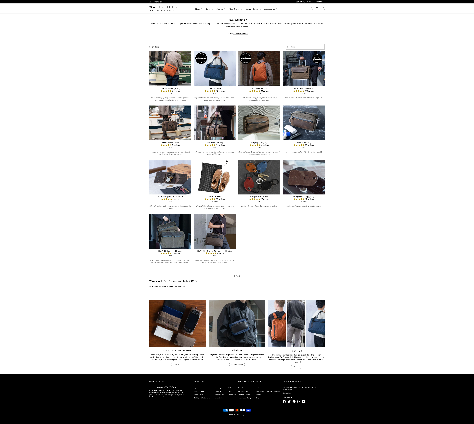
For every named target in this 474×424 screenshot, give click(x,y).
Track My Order (199, 391)
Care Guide (260, 391)
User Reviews (242, 388)
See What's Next (237, 364)
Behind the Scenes (273, 391)
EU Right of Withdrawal (202, 398)
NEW (198, 9)
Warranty (218, 391)
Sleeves (220, 9)
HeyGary (301, 2)
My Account (198, 388)
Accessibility (219, 398)
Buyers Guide (243, 391)
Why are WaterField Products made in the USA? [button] (172, 281)
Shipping (218, 388)
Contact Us (232, 394)
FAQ (229, 388)
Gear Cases (234, 9)
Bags (208, 9)
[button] (166, 91)
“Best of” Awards (244, 394)
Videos (258, 394)
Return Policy (198, 394)
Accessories (270, 9)
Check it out (177, 364)
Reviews (310, 2)
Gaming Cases (252, 9)
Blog (257, 398)
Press (230, 391)
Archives (270, 388)
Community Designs (245, 398)
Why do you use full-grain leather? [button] (165, 286)
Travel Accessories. (240, 33)
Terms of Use (219, 394)
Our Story (319, 2)
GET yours (296, 366)
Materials (259, 388)
